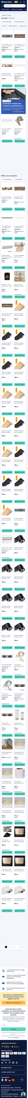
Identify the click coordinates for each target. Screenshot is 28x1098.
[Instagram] (13, 1062)
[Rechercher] (5, 6)
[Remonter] (22, 1080)
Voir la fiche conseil (18, 111)
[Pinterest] (9, 1062)
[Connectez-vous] (20, 2)
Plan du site (18, 1087)
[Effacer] (24, 6)
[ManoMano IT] (2, 1080)
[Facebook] (6, 1062)
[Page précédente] (3, 947)
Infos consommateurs (6, 1096)
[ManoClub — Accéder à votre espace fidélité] (16, 2)
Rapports (16, 1096)
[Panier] (24, 2)
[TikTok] (17, 1062)
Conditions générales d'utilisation (9, 1094)
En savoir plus (16, 1037)
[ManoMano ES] (13, 1080)
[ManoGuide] (23, 1094)
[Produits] (2, 5)
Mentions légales (5, 1089)
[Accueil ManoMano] (7, 2)
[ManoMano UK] (6, 1080)
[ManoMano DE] (9, 1080)
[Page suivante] (24, 947)
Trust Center (4, 1092)
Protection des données (17, 1089)
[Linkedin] (2, 1062)
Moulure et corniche (6, 15)
